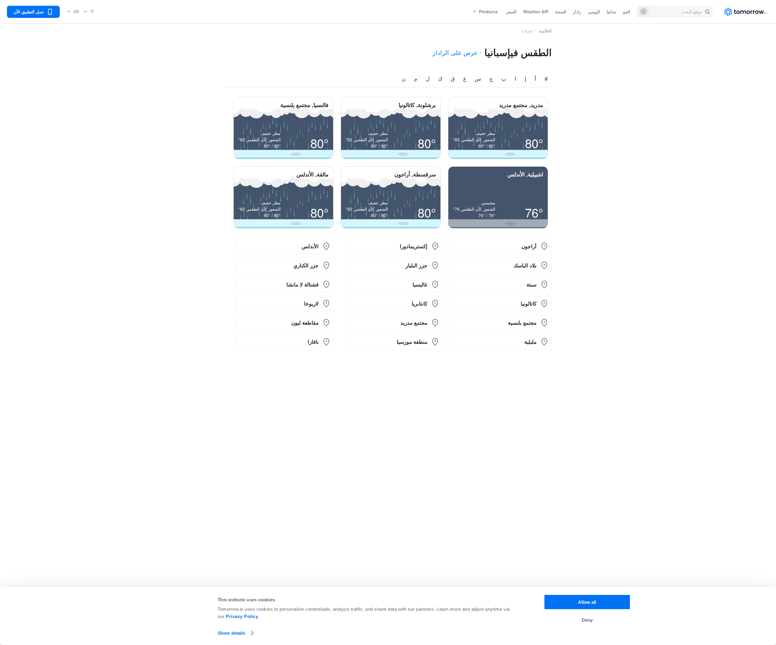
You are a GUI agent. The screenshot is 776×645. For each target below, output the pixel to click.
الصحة (560, 11)
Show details (231, 633)
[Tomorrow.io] (740, 12)
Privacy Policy (242, 616)
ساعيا (611, 11)
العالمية (545, 31)
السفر (511, 11)
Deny (587, 620)
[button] (675, 12)
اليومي (594, 11)
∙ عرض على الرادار (457, 52)
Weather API (535, 11)
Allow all (587, 602)
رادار (577, 11)
